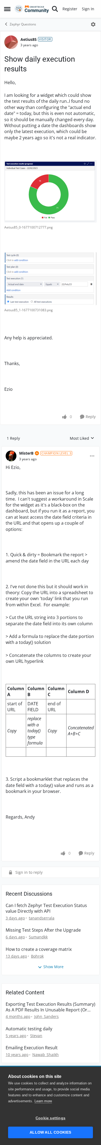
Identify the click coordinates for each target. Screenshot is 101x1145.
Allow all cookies (50, 1132)
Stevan (36, 1035)
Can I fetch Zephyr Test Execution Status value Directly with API (46, 908)
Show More (53, 966)
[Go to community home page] (32, 9)
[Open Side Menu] (7, 9)
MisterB (26, 453)
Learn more (43, 1101)
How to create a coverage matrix (39, 949)
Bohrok (37, 956)
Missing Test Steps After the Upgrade (43, 930)
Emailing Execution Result (32, 1048)
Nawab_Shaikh (45, 1054)
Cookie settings (50, 1118)
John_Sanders (46, 1016)
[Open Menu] (93, 24)
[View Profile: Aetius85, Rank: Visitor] (11, 42)
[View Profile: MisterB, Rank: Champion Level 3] (11, 456)
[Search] (55, 9)
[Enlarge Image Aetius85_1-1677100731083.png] (50, 278)
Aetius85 (28, 39)
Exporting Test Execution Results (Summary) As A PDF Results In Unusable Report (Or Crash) (50, 1007)
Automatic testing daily (29, 1029)
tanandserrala (41, 918)
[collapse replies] (50, 449)
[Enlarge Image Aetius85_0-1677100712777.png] (50, 191)
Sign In (88, 8)
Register (69, 8)
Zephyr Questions (23, 24)
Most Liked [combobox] (82, 438)
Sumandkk (38, 936)
